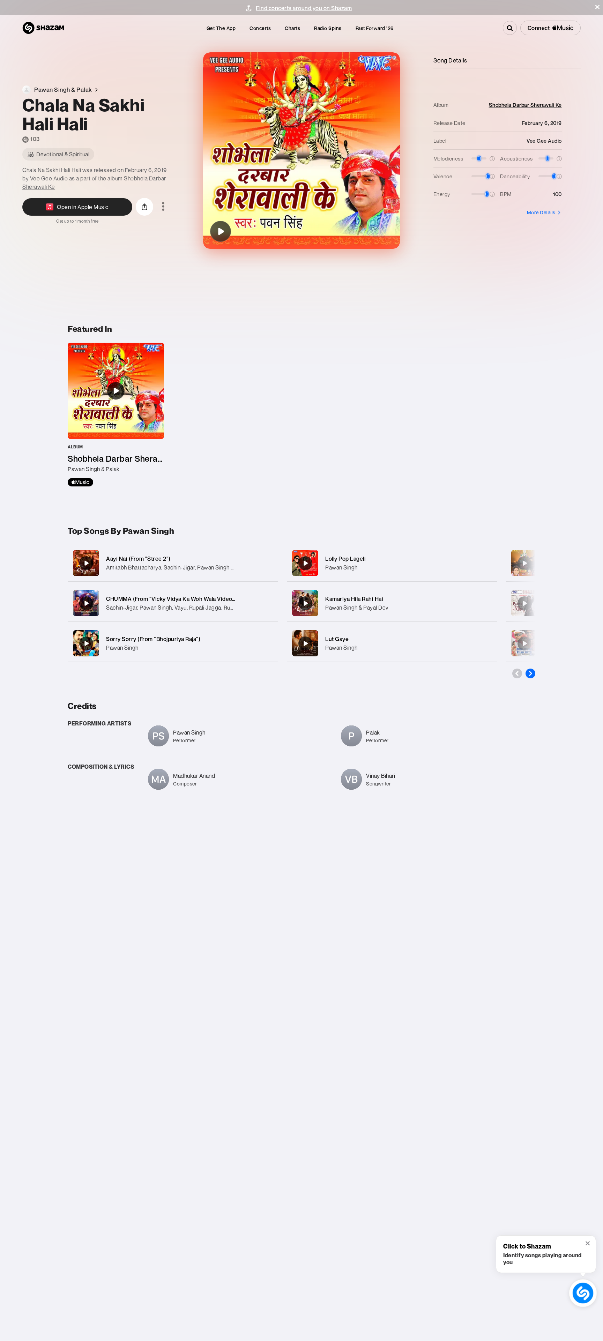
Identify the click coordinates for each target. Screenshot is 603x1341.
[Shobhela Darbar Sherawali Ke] (116, 414)
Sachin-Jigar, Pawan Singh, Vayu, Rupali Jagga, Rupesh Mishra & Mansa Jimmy (203, 607)
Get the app (221, 28)
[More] (265, 563)
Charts (292, 28)
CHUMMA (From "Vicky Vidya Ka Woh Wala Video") (171, 598)
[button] (597, 6)
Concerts (260, 28)
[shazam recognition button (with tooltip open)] (583, 1293)
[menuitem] (221, 28)
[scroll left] (517, 673)
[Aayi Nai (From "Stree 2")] (173, 563)
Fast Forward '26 (375, 28)
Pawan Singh (122, 647)
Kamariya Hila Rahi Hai (354, 598)
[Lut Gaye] (392, 643)
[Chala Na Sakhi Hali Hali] (220, 231)
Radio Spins (328, 28)
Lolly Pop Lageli (345, 558)
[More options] (163, 207)
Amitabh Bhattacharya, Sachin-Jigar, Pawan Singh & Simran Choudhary (193, 567)
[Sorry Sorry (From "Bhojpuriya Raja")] (173, 643)
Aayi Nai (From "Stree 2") (138, 558)
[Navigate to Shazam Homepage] (43, 28)
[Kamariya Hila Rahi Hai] (392, 603)
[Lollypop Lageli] (524, 603)
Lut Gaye (337, 638)
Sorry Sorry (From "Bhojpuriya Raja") (153, 638)
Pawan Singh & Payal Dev (356, 607)
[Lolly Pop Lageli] (392, 563)
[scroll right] (530, 673)
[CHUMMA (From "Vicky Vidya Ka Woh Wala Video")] (173, 603)
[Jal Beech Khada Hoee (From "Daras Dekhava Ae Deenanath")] (524, 563)
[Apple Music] (80, 482)
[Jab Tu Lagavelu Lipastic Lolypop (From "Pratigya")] (524, 643)
